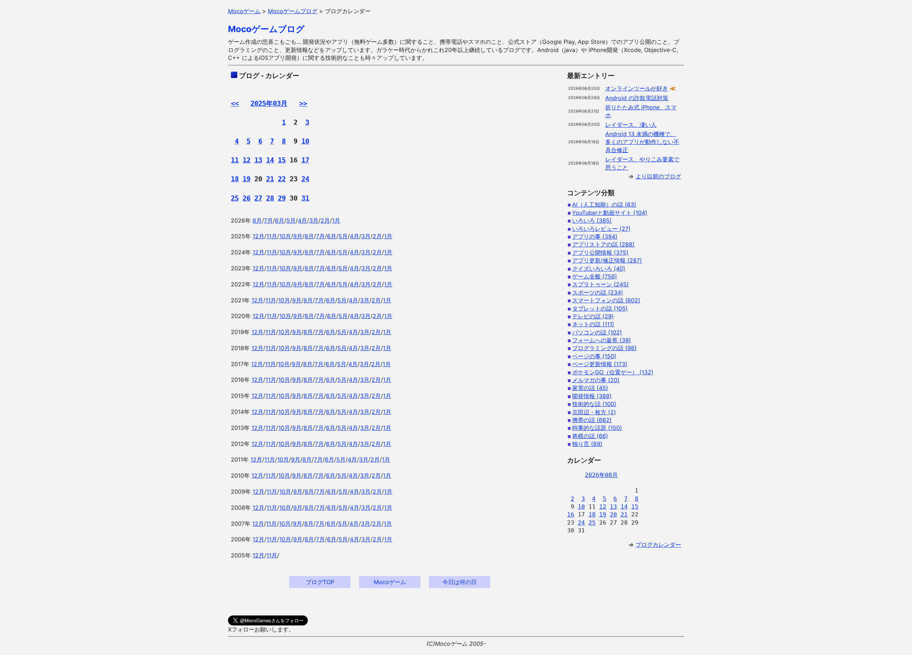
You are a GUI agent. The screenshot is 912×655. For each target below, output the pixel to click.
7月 (268, 220)
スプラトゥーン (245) (600, 284)
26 (246, 198)
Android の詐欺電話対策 (636, 98)
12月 (258, 236)
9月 (297, 236)
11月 (271, 236)
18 (235, 179)
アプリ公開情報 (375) (600, 252)
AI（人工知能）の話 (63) (604, 204)
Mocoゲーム (390, 582)
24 (305, 179)
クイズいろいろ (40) (598, 268)
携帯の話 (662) (592, 419)
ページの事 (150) (594, 356)
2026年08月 (601, 475)
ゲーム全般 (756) (594, 276)
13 (258, 160)
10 (305, 141)
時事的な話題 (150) (597, 427)
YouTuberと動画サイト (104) (609, 212)
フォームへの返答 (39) (601, 340)
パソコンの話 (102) (597, 332)
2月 (325, 220)
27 (258, 198)
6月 (279, 220)
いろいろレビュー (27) (601, 228)
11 (235, 160)
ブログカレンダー (658, 544)
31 (305, 198)
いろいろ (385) (592, 220)
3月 (313, 220)
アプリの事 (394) (594, 236)
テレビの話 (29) (593, 316)
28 (270, 198)
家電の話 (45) (590, 387)
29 (282, 198)
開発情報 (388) (592, 396)
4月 (302, 220)
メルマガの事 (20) (596, 380)
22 (282, 179)
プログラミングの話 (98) (604, 348)
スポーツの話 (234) (597, 292)
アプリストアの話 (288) (603, 244)
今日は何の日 (459, 582)
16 (570, 514)
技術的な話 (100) (594, 403)
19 (246, 179)
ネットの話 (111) (593, 324)
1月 (336, 220)
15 (282, 160)
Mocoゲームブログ (266, 29)
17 (305, 160)
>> (303, 103)
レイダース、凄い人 (631, 124)
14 (270, 160)
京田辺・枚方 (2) (594, 412)
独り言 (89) (587, 443)
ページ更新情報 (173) (599, 364)
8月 (257, 220)
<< (235, 103)
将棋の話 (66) (590, 436)
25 (235, 198)
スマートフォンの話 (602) (606, 300)
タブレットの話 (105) (600, 308)
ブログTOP (320, 582)
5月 (291, 220)
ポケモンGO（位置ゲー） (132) (612, 372)
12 (246, 160)
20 (613, 514)
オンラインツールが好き (636, 88)
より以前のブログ (658, 176)
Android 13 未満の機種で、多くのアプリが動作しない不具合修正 (642, 142)
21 (270, 179)
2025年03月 (268, 103)
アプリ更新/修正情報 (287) (607, 260)
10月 (285, 236)
